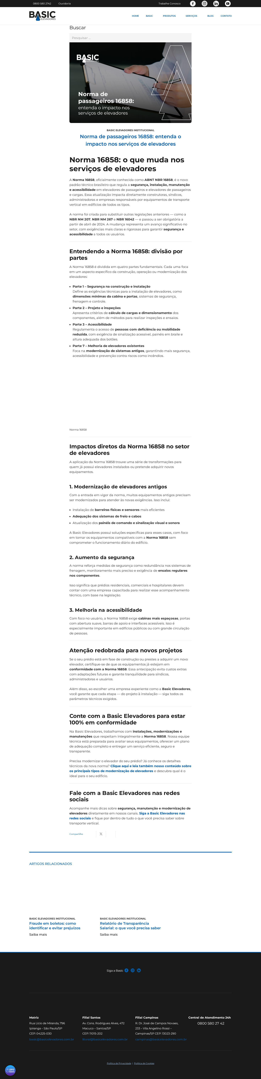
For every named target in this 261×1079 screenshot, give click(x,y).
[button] (154, 16)
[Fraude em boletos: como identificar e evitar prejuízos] (59, 896)
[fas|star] (126, 970)
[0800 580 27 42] (192, 1023)
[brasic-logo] (42, 16)
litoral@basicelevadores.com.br (105, 1039)
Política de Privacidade (119, 1063)
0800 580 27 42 (210, 1023)
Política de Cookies (144, 1063)
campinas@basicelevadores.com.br (161, 1039)
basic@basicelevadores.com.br (51, 1039)
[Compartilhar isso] (91, 834)
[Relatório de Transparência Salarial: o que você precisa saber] (130, 896)
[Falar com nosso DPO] (10, 1071)
